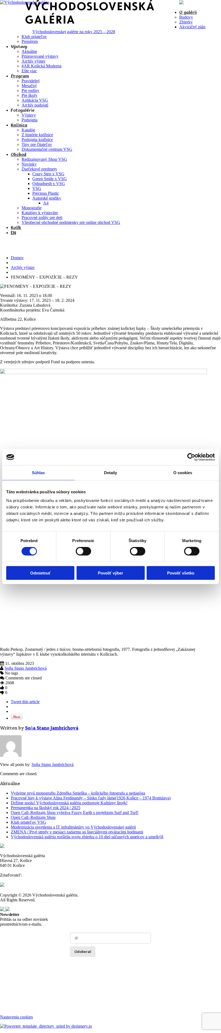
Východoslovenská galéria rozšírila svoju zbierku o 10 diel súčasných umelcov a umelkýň (87, 836)
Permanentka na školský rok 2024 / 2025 (45, 807)
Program (20, 75)
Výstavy (29, 115)
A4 (46, 203)
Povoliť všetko (180, 572)
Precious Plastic (45, 193)
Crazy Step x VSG (48, 174)
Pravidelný (31, 80)
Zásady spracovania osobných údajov (101, 963)
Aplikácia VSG (35, 100)
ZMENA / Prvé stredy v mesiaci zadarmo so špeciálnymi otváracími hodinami (77, 832)
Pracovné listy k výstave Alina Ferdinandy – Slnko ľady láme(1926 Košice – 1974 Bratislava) (91, 798)
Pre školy (29, 95)
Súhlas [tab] (38, 472)
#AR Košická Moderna (41, 66)
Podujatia (29, 120)
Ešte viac (29, 71)
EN (13, 232)
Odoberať (82, 951)
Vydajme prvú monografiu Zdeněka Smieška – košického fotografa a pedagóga (78, 793)
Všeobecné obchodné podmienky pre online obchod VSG (71, 222)
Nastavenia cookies (16, 1017)
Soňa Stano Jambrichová (26, 668)
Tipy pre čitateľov (37, 144)
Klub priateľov (34, 36)
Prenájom (30, 41)
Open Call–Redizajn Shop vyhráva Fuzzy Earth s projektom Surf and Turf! (75, 812)
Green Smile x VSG (49, 178)
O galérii (188, 12)
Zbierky (186, 22)
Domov (17, 257)
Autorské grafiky (46, 198)
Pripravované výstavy (40, 56)
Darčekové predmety (39, 169)
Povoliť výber (110, 572)
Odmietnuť (40, 572)
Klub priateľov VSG (28, 822)
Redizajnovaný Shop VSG (44, 159)
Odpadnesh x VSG (48, 183)
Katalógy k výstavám (40, 212)
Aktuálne (29, 51)
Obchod (18, 154)
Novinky (29, 164)
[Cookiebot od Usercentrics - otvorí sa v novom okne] (191, 457)
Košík (16, 227)
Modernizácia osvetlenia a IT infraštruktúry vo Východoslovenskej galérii (73, 827)
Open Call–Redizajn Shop (33, 817)
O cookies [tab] (182, 472)
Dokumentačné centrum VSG (47, 149)
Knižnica (19, 125)
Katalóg (28, 130)
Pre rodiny (30, 90)
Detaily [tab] (110, 472)
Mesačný (29, 85)
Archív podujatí (35, 105)
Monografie (32, 208)
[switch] (83, 551)
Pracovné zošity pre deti (42, 217)
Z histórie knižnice (37, 134)
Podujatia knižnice (37, 139)
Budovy (186, 17)
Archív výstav (34, 61)
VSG (36, 188)
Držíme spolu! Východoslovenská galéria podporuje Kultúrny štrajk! (69, 803)
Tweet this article (25, 701)
